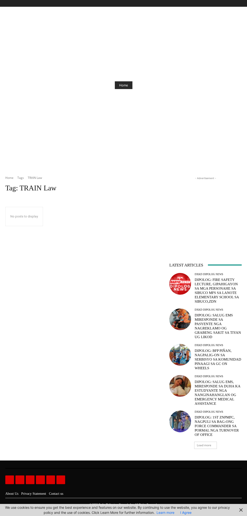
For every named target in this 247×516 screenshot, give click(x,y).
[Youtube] (239, 3)
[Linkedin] (30, 479)
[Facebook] (217, 3)
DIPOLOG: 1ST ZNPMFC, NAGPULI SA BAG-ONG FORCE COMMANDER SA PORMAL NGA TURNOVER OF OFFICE (217, 426)
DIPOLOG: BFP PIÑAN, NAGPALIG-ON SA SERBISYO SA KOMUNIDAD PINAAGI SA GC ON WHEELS (218, 359)
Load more (204, 445)
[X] (233, 3)
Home (123, 85)
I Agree (186, 512)
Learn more (165, 512)
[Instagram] (222, 3)
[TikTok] (228, 3)
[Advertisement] (205, 211)
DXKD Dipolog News (209, 274)
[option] (123, 85)
